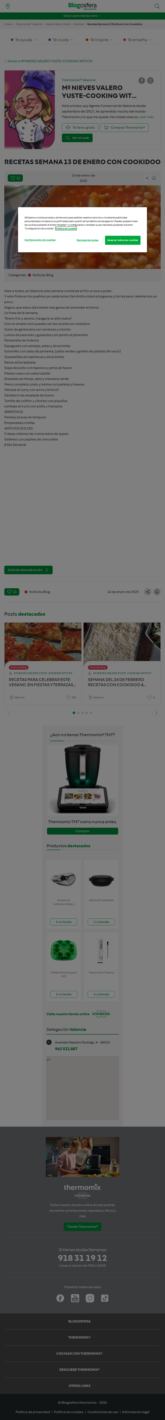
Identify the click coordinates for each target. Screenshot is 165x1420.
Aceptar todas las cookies (122, 240)
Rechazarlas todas (88, 240)
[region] (82, 229)
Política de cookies (66, 228)
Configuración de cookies (40, 239)
